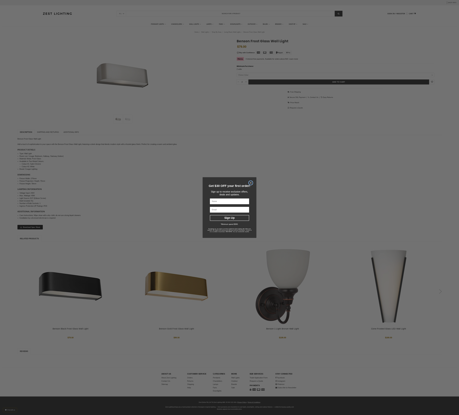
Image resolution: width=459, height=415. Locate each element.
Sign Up (229, 217)
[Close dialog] (251, 183)
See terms (229, 231)
